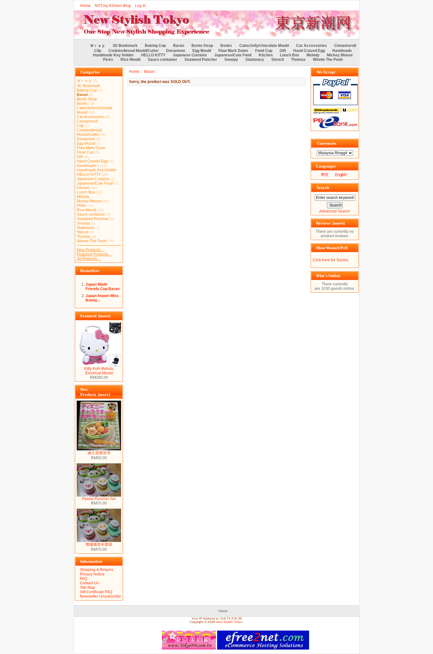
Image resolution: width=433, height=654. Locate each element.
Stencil (277, 59)
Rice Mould (130, 59)
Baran (149, 71)
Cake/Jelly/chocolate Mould (264, 45)
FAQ (83, 578)
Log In (140, 5)
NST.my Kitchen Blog (113, 5)
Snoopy (231, 59)
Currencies (326, 143)
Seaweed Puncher (200, 59)
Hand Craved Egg (309, 50)
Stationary (254, 59)
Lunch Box (289, 55)
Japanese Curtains (190, 55)
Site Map (87, 587)
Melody (313, 55)
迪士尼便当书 (98, 453)
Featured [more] (95, 316)
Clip (97, 50)
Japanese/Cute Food (232, 55)
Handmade (342, 50)
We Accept (326, 72)
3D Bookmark (125, 45)
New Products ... (91, 250)
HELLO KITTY (153, 55)
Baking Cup (155, 45)
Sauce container (162, 59)
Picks (108, 59)
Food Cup (263, 50)
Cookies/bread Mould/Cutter (133, 50)
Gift (283, 50)
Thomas (298, 59)
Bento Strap (202, 45)
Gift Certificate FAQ (96, 592)
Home (85, 5)
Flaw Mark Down (233, 50)
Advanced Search (334, 211)
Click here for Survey (330, 260)
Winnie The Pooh (328, 59)
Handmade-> (88, 165)
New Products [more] (95, 392)
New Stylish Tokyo (229, 622)
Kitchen (266, 55)
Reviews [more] (330, 223)
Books (226, 45)
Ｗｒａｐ (97, 45)
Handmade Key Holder (113, 55)
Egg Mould (201, 50)
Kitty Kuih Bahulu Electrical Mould (99, 370)
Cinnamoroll (345, 45)
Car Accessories (311, 45)
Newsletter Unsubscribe (100, 596)
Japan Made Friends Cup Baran (103, 286)
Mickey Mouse (340, 55)
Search (323, 187)
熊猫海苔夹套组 (99, 544)
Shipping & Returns (96, 570)
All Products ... (89, 259)
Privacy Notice (92, 574)
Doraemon (175, 50)
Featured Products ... (94, 254)
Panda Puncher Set (99, 499)
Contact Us (89, 583)
